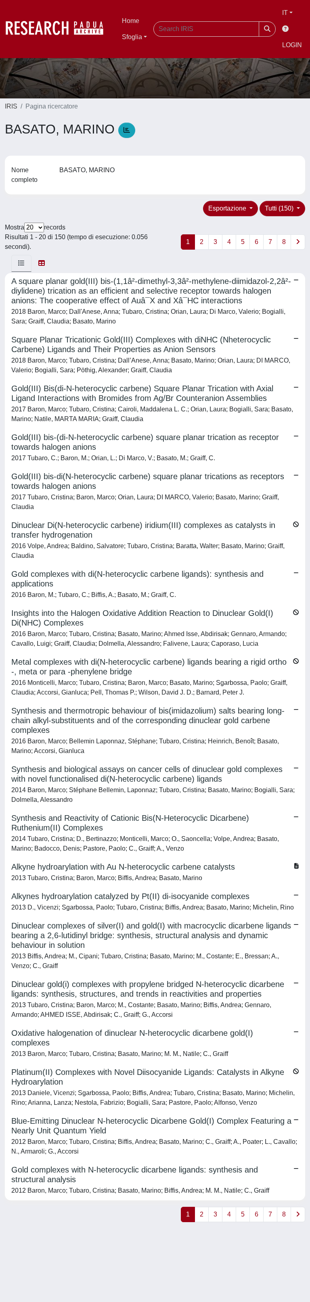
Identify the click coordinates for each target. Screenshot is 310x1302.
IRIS (11, 106)
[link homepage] (58, 29)
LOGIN (292, 45)
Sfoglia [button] (132, 36)
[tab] (21, 263)
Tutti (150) (280, 208)
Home (130, 20)
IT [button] (285, 12)
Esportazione (228, 208)
